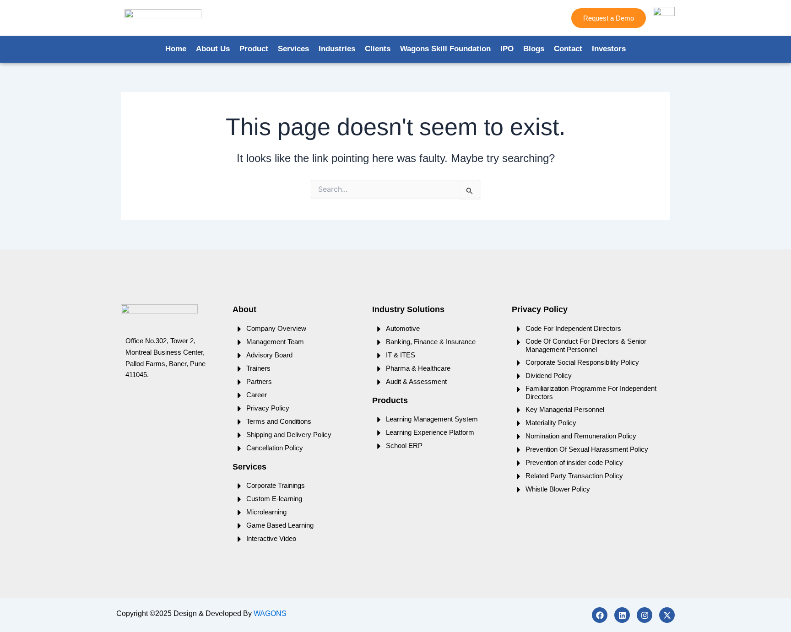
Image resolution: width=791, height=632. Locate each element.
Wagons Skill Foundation (445, 49)
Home (175, 49)
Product (253, 49)
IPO (507, 49)
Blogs (533, 49)
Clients (377, 49)
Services (293, 49)
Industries (337, 49)
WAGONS (270, 613)
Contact (568, 49)
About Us (213, 49)
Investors (609, 49)
